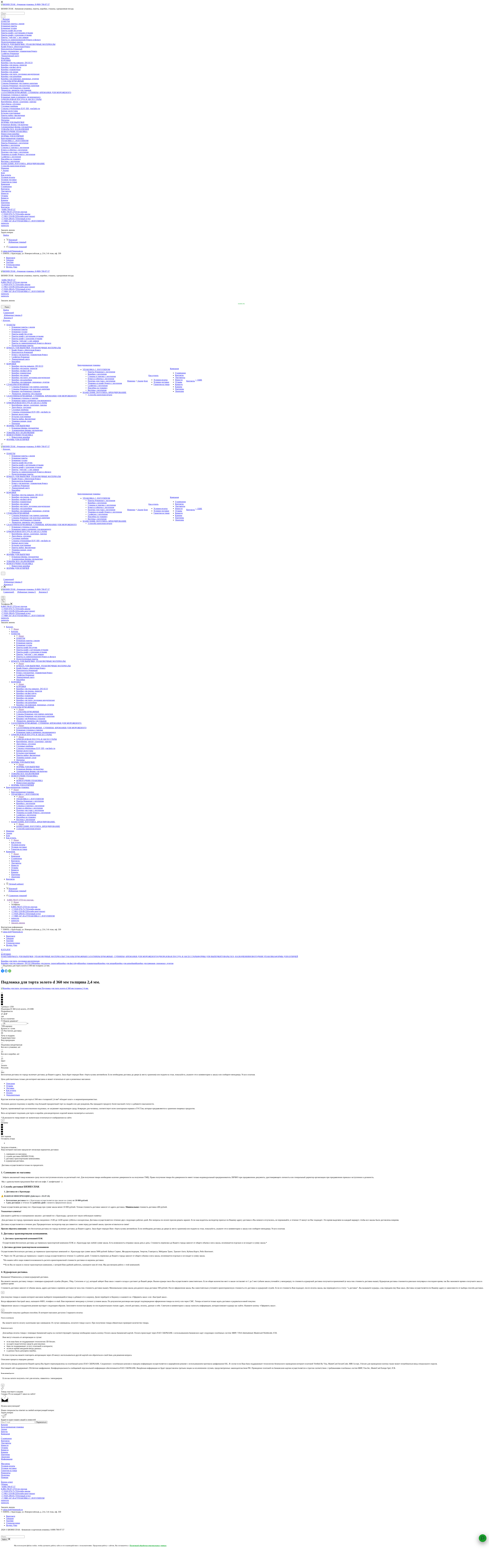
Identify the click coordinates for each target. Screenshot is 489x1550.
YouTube (9, 262)
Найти (4, 1539)
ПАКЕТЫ (20, 638)
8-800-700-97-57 (8, 209)
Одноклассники (13, 265)
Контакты (5, 1441)
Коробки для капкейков (125, 963)
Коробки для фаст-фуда (68, 963)
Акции (4, 1429)
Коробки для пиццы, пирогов (45, 963)
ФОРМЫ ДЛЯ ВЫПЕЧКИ (28, 767)
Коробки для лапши (106, 963)
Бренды (4, 1431)
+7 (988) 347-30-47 (22, 221)
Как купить (16, 842)
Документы (6, 1443)
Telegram (10, 260)
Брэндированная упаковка (12, 1427)
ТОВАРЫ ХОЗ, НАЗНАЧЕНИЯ (235, 956)
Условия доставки (9, 1468)
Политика (5, 1475)
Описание (10, 1083)
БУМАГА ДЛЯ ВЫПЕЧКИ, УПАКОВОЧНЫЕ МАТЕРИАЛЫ (43, 666)
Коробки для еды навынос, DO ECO (17, 963)
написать (5, 223)
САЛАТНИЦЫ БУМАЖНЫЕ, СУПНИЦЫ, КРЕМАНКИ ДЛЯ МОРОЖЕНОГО (51, 728)
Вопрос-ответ (7, 1482)
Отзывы (9, 1086)
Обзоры (4, 1484)
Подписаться (41, 1422)
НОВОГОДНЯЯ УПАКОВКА (29, 780)
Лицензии (5, 1457)
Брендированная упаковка (22, 792)
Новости (5, 1445)
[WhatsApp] (9, 970)
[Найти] (3, 16)
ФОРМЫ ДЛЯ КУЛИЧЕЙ (286, 956)
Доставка (10, 1088)
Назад (16, 629)
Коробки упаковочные (88, 963)
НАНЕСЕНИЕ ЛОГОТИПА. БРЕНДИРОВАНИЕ (38, 826)
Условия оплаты (8, 1466)
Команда (5, 1450)
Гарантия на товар (9, 1470)
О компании (6, 1438)
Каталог (14, 631)
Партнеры (5, 1454)
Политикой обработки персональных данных (148, 1546)
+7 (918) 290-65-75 (16, 219)
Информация (6, 1459)
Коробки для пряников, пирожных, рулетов (154, 963)
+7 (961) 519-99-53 (18, 216)
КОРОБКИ (21, 686)
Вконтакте (10, 258)
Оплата (9, 1093)
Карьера (4, 1452)
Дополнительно (13, 1095)
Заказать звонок (18, 923)
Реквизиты (5, 1473)
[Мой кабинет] (2, 577)
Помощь (4, 1477)
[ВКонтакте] (2, 970)
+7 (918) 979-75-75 (15, 214)
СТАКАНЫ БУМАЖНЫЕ (27, 712)
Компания (15, 856)
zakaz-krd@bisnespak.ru (13, 251)
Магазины (5, 1464)
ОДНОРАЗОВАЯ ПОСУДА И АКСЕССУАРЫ (36, 739)
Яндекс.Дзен (11, 267)
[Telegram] (6, 970)
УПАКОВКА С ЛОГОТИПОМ (30, 799)
